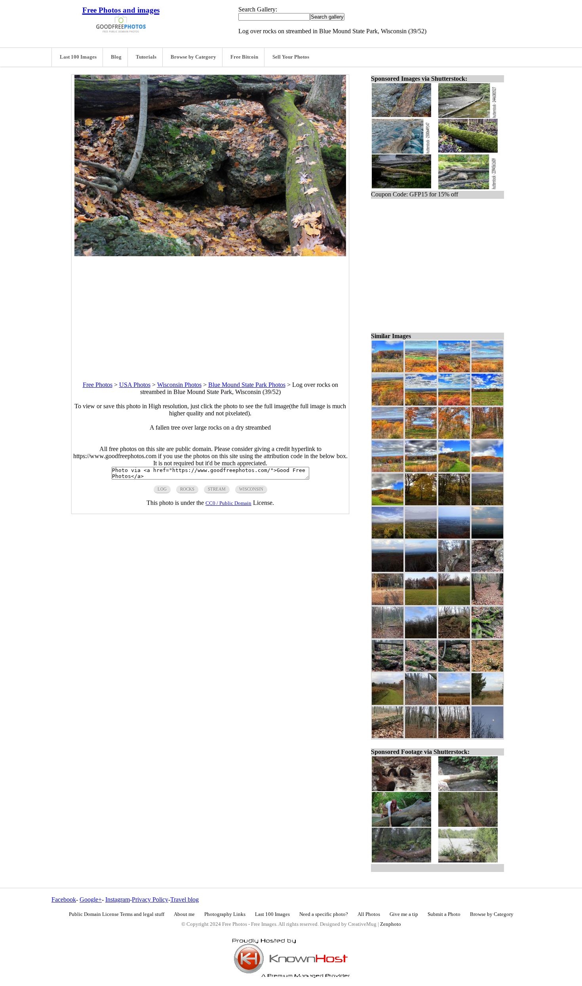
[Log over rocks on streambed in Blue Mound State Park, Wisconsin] (454, 669)
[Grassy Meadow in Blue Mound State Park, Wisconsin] (487, 403)
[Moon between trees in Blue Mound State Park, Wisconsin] (487, 736)
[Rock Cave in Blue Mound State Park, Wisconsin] (487, 569)
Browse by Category (193, 57)
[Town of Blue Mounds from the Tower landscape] (421, 536)
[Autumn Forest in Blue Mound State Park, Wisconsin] (487, 469)
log (162, 489)
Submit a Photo (444, 914)
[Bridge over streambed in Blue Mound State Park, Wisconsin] (387, 669)
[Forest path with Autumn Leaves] (454, 503)
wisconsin (251, 489)
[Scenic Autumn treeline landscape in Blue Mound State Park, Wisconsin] (387, 469)
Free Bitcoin (244, 57)
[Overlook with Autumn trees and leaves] (387, 536)
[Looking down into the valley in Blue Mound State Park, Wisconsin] (421, 702)
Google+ (91, 899)
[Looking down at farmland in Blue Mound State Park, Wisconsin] (421, 403)
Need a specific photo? (323, 914)
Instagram (117, 899)
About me (184, 914)
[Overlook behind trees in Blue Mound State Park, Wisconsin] (487, 702)
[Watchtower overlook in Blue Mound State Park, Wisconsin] (387, 436)
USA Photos (134, 384)
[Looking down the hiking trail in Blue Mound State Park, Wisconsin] (487, 603)
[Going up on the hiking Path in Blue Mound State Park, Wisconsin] (454, 736)
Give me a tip (404, 914)
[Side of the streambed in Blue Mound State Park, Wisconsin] (487, 636)
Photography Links (224, 914)
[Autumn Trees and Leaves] (421, 503)
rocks (187, 489)
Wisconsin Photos (179, 384)
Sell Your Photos (290, 57)
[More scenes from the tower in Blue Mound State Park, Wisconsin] (487, 370)
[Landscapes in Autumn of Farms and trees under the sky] (487, 503)
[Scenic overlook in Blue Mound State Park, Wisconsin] (421, 436)
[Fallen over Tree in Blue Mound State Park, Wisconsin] (421, 736)
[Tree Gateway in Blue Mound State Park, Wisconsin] (387, 636)
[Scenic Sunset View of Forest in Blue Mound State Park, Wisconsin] (387, 569)
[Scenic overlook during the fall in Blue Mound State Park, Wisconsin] (421, 370)
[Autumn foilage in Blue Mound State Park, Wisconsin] (387, 403)
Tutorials (146, 57)
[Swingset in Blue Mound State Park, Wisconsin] (387, 603)
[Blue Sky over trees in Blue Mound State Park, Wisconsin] (421, 636)
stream (217, 489)
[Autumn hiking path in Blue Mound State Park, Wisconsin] (454, 469)
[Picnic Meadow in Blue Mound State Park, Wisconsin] (421, 603)
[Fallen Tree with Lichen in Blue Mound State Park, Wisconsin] (387, 736)
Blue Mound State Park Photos (246, 384)
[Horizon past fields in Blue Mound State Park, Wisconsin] (454, 702)
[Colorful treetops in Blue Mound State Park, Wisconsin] (454, 436)
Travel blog (184, 899)
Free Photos (97, 384)
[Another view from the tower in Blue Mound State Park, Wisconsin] (454, 403)
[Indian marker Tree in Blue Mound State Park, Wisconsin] (454, 569)
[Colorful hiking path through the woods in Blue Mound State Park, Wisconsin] (487, 436)
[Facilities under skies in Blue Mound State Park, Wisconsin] (421, 469)
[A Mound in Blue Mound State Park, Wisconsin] (454, 636)
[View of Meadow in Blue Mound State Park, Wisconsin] (454, 603)
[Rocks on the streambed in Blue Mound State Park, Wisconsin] (421, 669)
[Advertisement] (210, 311)
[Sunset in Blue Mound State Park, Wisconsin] (487, 536)
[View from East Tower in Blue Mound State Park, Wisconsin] (454, 536)
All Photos (369, 914)
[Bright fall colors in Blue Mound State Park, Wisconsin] (454, 370)
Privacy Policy (150, 899)
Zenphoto (390, 924)
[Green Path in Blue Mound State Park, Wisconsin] (387, 702)
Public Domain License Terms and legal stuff (116, 914)
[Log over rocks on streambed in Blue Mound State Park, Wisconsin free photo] (210, 254)
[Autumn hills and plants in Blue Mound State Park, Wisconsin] (387, 370)
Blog (116, 57)
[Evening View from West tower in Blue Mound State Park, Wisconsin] (421, 569)
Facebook (63, 899)
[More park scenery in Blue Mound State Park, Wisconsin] (387, 503)
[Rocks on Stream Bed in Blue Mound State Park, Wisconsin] (487, 669)
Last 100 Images (78, 57)
